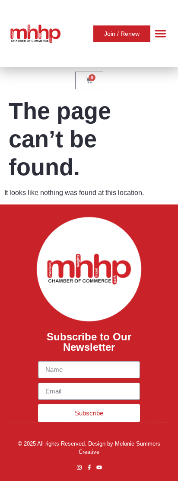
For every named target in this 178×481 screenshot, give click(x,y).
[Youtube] (99, 467)
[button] (160, 34)
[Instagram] (79, 467)
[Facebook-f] (89, 467)
